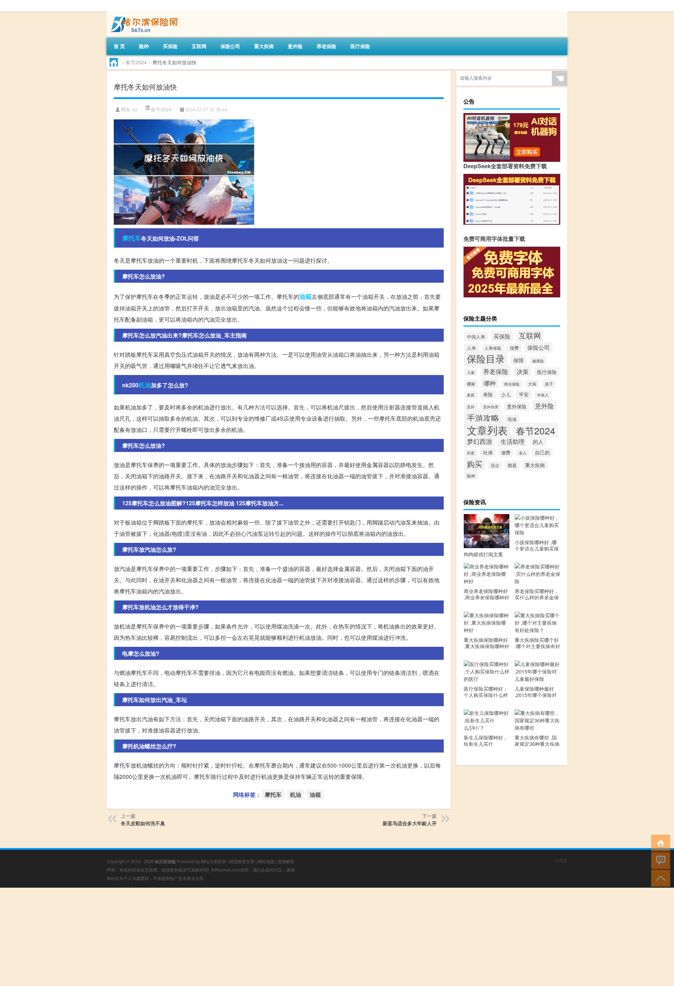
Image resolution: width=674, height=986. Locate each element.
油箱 (305, 296)
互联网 (199, 46)
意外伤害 (490, 406)
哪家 (471, 384)
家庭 (471, 394)
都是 (512, 465)
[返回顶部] (659, 878)
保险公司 (230, 46)
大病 (532, 384)
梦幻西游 (479, 441)
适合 (495, 465)
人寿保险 (492, 348)
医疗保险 (360, 46)
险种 (144, 46)
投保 (512, 419)
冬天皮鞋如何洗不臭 (143, 823)
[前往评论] (659, 860)
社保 (488, 452)
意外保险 (517, 406)
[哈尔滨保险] (143, 13)
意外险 (295, 46)
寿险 (488, 394)
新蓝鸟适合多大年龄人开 (410, 823)
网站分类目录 (213, 861)
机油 (144, 384)
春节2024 (136, 62)
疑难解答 (286, 861)
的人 (538, 441)
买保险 (170, 46)
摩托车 (131, 238)
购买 (474, 463)
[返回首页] (659, 842)
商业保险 (512, 384)
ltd (134, 109)
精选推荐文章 (242, 861)
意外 (471, 406)
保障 (518, 360)
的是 (471, 452)
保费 (514, 347)
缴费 (505, 452)
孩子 (549, 384)
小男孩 (561, 860)
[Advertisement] (210, 937)
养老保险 (326, 46)
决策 (523, 371)
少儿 (505, 394)
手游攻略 (483, 417)
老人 (523, 452)
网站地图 (266, 861)
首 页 (119, 46)
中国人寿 (476, 336)
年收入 (543, 394)
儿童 (471, 372)
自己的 (542, 452)
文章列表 (487, 429)
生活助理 (512, 441)
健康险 (538, 360)
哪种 (490, 383)
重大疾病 (264, 46)
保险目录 (486, 358)
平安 (524, 394)
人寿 (471, 348)
